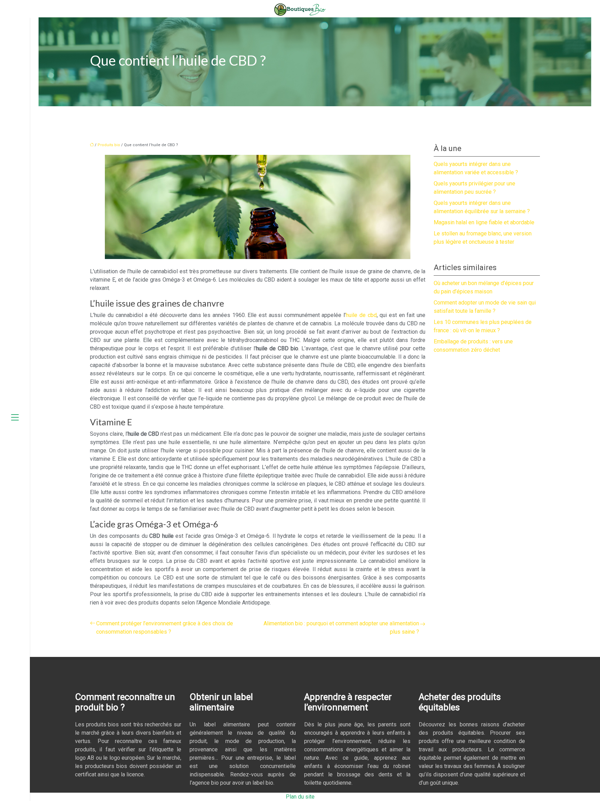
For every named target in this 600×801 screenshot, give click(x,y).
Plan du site (300, 796)
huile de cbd (361, 315)
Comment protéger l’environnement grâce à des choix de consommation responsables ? (164, 627)
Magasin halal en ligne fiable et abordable (484, 222)
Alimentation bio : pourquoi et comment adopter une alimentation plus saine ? (341, 627)
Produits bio (109, 145)
